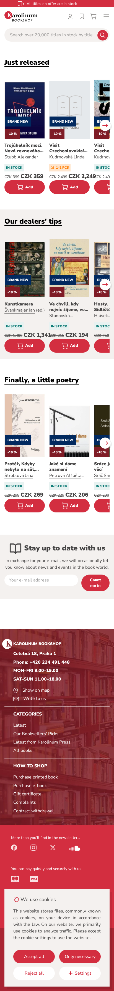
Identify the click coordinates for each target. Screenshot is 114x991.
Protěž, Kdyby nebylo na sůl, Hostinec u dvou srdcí (22, 466)
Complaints (24, 802)
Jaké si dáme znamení (62, 466)
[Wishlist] (82, 16)
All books (22, 750)
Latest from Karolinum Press (42, 742)
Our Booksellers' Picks (35, 734)
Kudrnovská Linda (66, 157)
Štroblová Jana (18, 475)
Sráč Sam (103, 475)
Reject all (34, 973)
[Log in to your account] (70, 16)
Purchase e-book (30, 786)
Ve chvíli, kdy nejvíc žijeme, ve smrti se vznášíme (68, 306)
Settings (83, 973)
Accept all (34, 957)
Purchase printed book (35, 777)
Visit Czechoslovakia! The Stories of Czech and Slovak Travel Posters (68, 148)
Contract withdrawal (33, 811)
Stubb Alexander (21, 157)
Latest (19, 725)
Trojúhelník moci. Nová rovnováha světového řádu (23, 148)
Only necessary (80, 957)
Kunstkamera (18, 304)
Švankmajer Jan (19, 310)
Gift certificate (27, 794)
